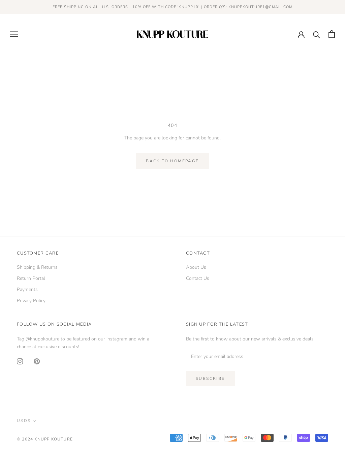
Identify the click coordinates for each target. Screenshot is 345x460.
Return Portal (31, 278)
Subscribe (210, 378)
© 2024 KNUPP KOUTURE (45, 439)
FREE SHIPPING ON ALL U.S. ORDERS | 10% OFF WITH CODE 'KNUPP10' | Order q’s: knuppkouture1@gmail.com (172, 6)
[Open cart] (331, 34)
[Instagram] (20, 361)
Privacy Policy (31, 300)
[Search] (316, 34)
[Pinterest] (37, 361)
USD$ (24, 420)
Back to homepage (172, 161)
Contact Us (197, 278)
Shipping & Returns (37, 267)
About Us (196, 267)
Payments (27, 289)
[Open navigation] (14, 34)
